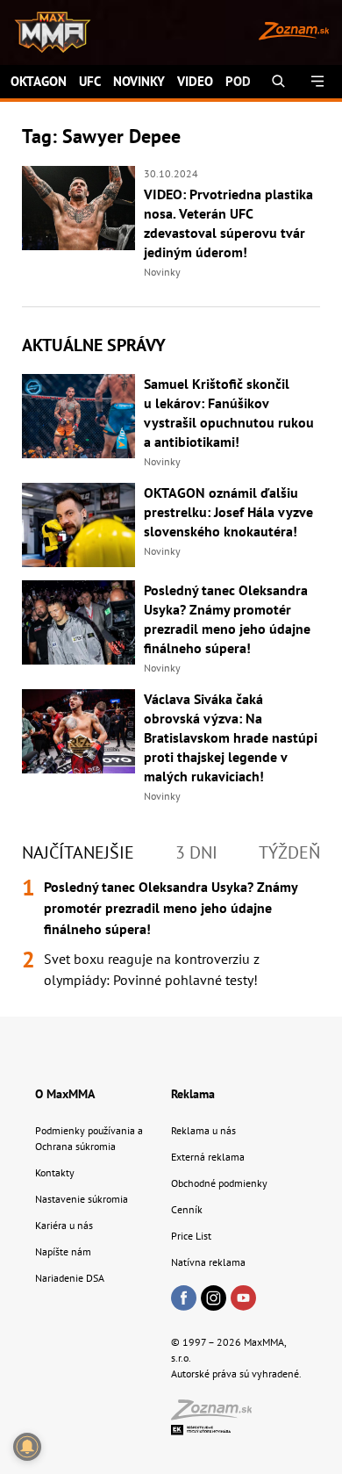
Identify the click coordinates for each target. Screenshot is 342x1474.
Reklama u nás (203, 1130)
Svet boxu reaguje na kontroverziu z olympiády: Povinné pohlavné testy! (152, 969)
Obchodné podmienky (219, 1183)
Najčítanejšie (78, 852)
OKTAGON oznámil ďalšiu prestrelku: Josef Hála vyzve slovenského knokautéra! (228, 512)
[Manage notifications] (27, 1447)
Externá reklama (208, 1156)
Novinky (139, 81)
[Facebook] (183, 1299)
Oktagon (39, 81)
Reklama (193, 1094)
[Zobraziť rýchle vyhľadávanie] (278, 81)
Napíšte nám (63, 1251)
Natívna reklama (208, 1262)
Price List (191, 1235)
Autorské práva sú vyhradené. (236, 1373)
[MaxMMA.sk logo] (46, 32)
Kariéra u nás (64, 1225)
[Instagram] (213, 1299)
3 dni (196, 852)
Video (195, 81)
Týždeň (289, 852)
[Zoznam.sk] (217, 1414)
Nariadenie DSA (69, 1277)
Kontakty (55, 1172)
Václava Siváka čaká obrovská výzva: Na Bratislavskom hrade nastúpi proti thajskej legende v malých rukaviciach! (230, 737)
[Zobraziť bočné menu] (318, 81)
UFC (90, 81)
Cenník (187, 1209)
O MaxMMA (65, 1094)
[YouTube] (243, 1299)
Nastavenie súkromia (81, 1198)
